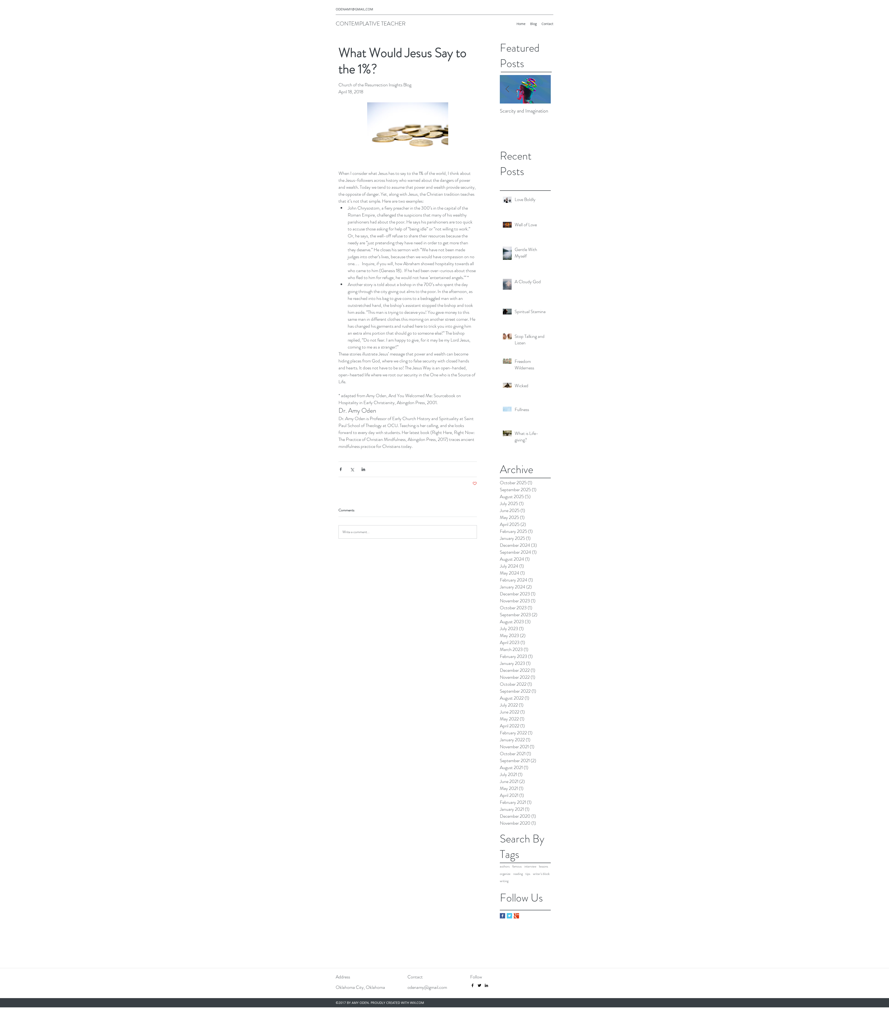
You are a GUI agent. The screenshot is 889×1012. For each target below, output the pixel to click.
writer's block (541, 874)
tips (528, 874)
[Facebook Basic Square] (502, 915)
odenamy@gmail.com (427, 987)
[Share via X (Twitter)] (352, 469)
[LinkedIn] (486, 985)
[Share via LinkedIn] (363, 469)
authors (505, 866)
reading (518, 874)
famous (517, 866)
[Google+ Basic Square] (516, 915)
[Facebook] (472, 985)
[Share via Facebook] (340, 469)
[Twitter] (479, 985)
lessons (543, 866)
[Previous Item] (507, 89)
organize (505, 874)
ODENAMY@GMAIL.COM (354, 9)
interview (530, 866)
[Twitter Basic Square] (509, 915)
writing (504, 881)
